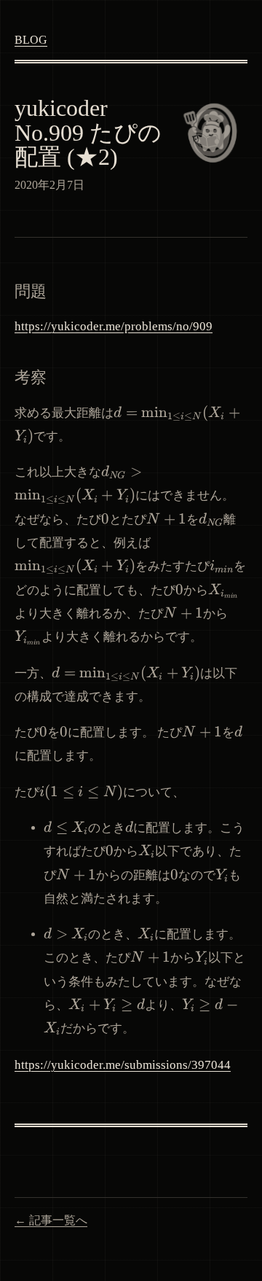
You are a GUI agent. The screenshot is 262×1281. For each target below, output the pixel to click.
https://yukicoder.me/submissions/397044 (123, 1065)
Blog (31, 40)
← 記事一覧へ (51, 1220)
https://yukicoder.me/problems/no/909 (114, 326)
